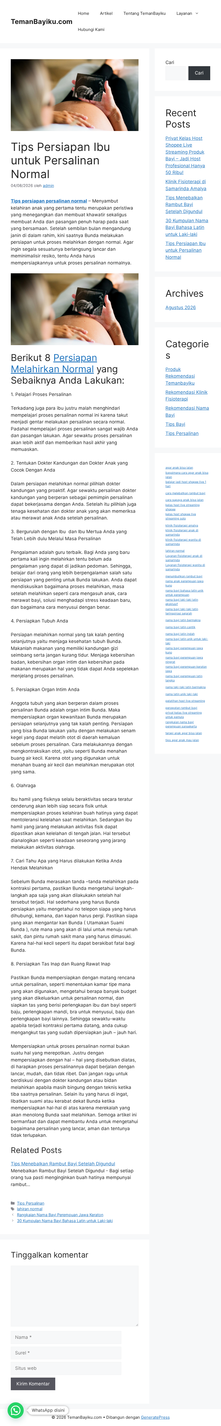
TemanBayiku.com (41, 21)
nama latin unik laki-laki (181, 694)
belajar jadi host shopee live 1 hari (185, 484)
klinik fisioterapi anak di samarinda (181, 532)
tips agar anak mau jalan (182, 740)
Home (83, 13)
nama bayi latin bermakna (183, 620)
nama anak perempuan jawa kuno (184, 583)
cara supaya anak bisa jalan (184, 500)
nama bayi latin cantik (180, 627)
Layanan (184, 13)
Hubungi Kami (91, 29)
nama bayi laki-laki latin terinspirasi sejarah (181, 611)
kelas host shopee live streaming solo (180, 516)
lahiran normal (29, 1208)
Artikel (106, 13)
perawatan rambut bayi (181, 708)
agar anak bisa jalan (179, 467)
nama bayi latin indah (180, 634)
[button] (16, 1410)
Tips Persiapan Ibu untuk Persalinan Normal (185, 250)
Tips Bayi (175, 424)
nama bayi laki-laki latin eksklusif (181, 602)
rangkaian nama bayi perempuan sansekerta (181, 724)
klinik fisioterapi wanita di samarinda (183, 542)
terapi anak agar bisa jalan (183, 733)
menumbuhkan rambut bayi (183, 576)
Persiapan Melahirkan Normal (54, 363)
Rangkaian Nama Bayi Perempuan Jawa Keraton (60, 1214)
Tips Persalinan (30, 1203)
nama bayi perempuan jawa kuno (184, 650)
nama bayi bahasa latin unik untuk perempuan (184, 593)
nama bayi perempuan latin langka (183, 678)
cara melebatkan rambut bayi (185, 493)
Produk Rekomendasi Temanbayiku (180, 376)
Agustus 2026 (180, 307)
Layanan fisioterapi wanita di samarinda (185, 567)
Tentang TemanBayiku (144, 13)
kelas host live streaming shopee (182, 507)
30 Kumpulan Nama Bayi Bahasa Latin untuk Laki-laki (65, 1220)
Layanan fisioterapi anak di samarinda (183, 558)
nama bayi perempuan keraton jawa (186, 669)
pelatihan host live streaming (185, 701)
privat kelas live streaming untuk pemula (183, 715)
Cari (169, 62)
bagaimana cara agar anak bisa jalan (186, 475)
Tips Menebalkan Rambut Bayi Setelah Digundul (63, 1163)
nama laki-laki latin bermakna (185, 687)
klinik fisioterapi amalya (181, 525)
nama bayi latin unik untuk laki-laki (186, 641)
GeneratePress (155, 1417)
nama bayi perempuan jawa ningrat (184, 660)
